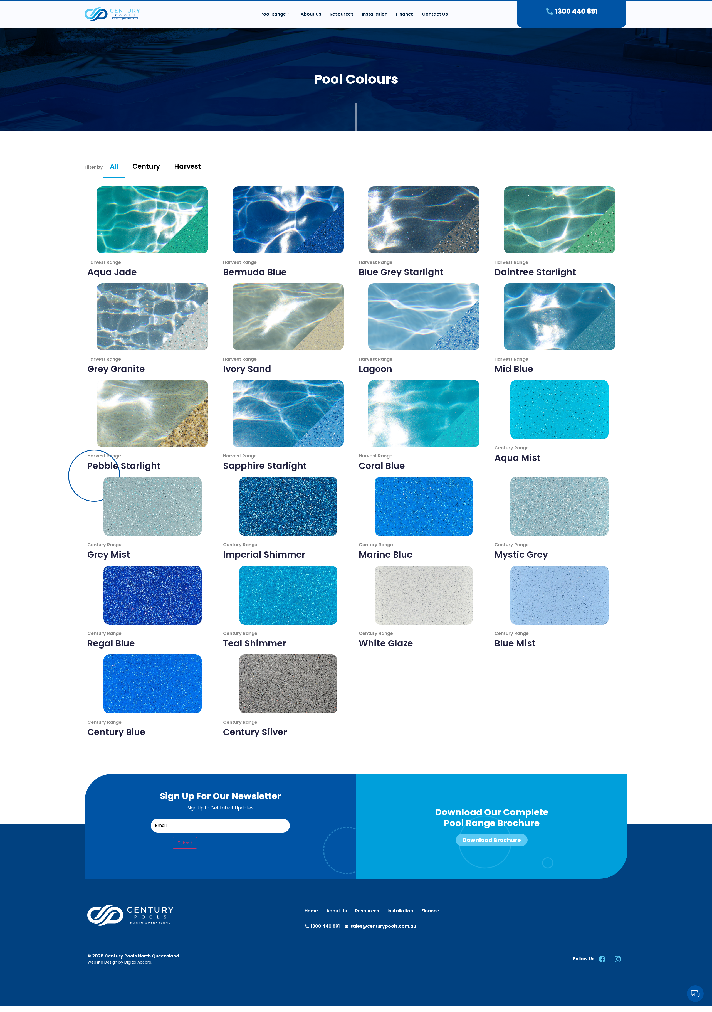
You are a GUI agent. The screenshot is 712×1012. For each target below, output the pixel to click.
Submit (184, 843)
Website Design (102, 962)
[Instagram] (618, 959)
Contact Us (435, 14)
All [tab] (114, 166)
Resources (341, 14)
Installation (374, 14)
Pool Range (273, 14)
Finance (405, 14)
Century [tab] (146, 166)
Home (311, 911)
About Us (311, 14)
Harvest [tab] (187, 166)
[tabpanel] (356, 462)
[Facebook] (602, 959)
